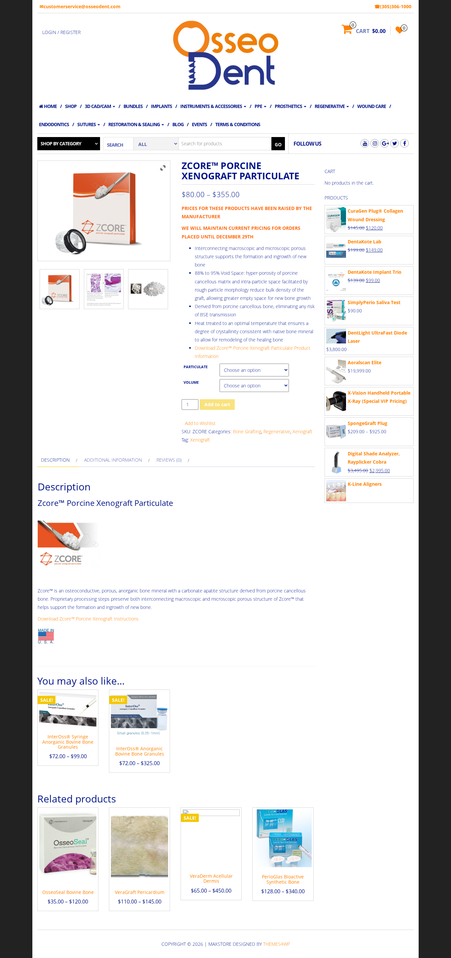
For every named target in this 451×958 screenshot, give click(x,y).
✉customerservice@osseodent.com (80, 6)
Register (70, 32)
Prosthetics (289, 106)
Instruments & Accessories (211, 106)
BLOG (178, 124)
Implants (161, 106)
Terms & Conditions (237, 124)
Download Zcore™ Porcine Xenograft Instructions (88, 619)
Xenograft (302, 431)
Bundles (133, 106)
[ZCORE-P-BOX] (60, 289)
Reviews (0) (169, 460)
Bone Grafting (247, 431)
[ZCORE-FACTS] (104, 289)
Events (199, 124)
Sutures (87, 124)
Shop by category (61, 143)
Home (50, 106)
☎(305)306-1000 (392, 6)
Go (278, 144)
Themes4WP (276, 944)
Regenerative (330, 106)
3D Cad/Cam (98, 106)
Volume (191, 382)
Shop (71, 106)
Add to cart (217, 404)
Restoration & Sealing (134, 124)
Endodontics (54, 124)
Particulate (196, 367)
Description (55, 460)
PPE (259, 106)
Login (49, 32)
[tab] (58, 460)
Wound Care (371, 106)
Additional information (113, 460)
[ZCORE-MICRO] (148, 289)
